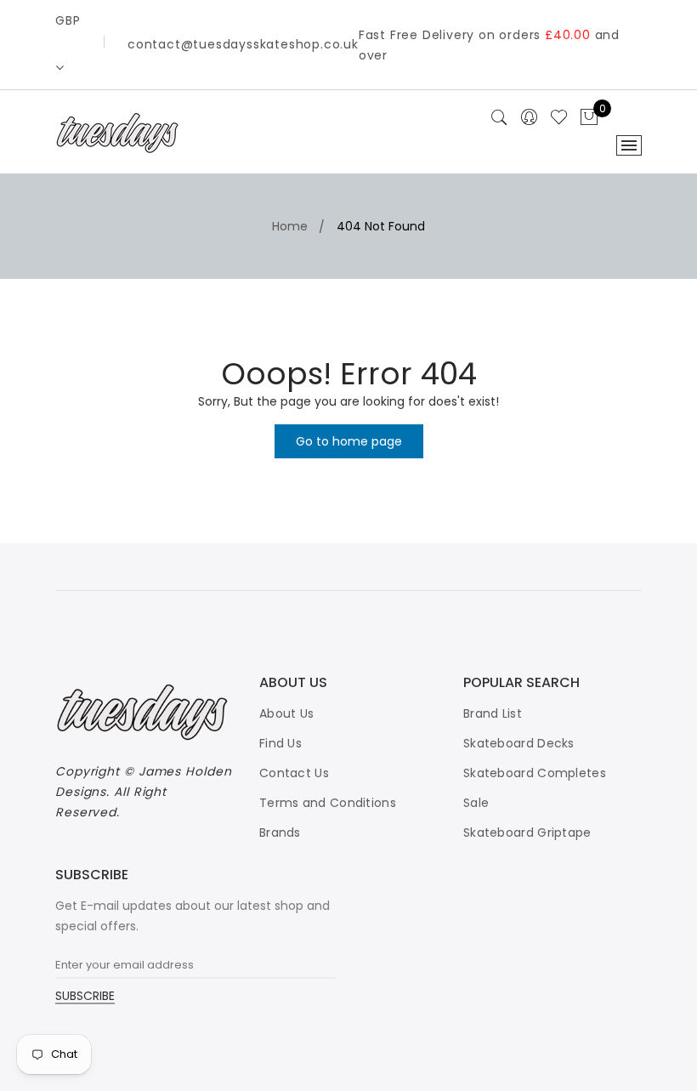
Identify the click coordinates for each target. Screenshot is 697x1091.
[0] (589, 118)
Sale (476, 802)
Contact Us (294, 772)
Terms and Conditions (327, 802)
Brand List (492, 713)
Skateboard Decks (519, 743)
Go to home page (349, 441)
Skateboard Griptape (527, 832)
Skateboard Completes (534, 772)
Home (290, 226)
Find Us (280, 743)
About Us (286, 713)
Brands (280, 832)
